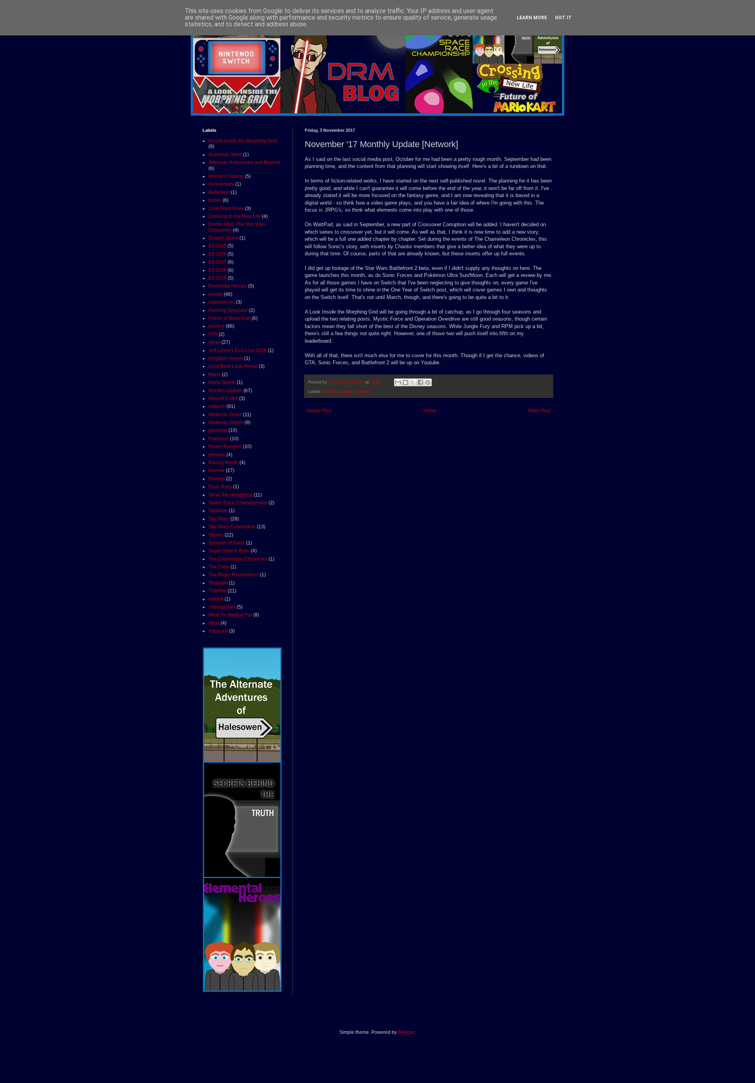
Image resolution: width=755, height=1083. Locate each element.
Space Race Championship (237, 503)
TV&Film (217, 591)
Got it (563, 17)
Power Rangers (225, 446)
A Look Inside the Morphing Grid (242, 141)
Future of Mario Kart (229, 318)
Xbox (213, 623)
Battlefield (219, 192)
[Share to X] (413, 382)
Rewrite (216, 479)
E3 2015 (217, 246)
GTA (212, 334)
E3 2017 (217, 262)
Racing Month (223, 462)
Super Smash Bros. (229, 550)
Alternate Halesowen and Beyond (244, 162)
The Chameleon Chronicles (237, 559)
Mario (214, 374)
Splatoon (218, 510)
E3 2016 (217, 254)
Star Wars (218, 519)
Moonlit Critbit (223, 398)
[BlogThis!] (405, 382)
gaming (216, 326)
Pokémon (218, 438)
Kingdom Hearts (225, 358)
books (214, 200)
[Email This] (398, 382)
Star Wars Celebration (232, 527)
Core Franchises (226, 208)
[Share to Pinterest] (428, 382)
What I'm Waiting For (230, 615)
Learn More (532, 17)
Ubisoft (215, 599)
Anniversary (221, 184)
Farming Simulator (228, 310)
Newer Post (319, 410)
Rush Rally (220, 486)
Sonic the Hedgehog (230, 495)
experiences (221, 302)
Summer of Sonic (226, 543)
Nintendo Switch (225, 422)
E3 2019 (217, 278)
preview (216, 455)
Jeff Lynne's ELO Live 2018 (237, 350)
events (215, 294)
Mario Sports (222, 382)
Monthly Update (338, 391)
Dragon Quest (223, 238)
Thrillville (218, 583)
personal (217, 430)
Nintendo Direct (225, 414)
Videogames (222, 607)
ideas (214, 342)
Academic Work (225, 154)
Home (430, 410)
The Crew (218, 567)
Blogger (406, 1032)
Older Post (539, 410)
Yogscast (218, 631)
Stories (215, 535)
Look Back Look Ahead (233, 366)
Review (216, 470)
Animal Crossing (226, 176)
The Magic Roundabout (233, 574)
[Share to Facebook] (420, 382)
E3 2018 (217, 270)
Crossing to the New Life (234, 216)
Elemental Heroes (227, 286)
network (362, 391)
